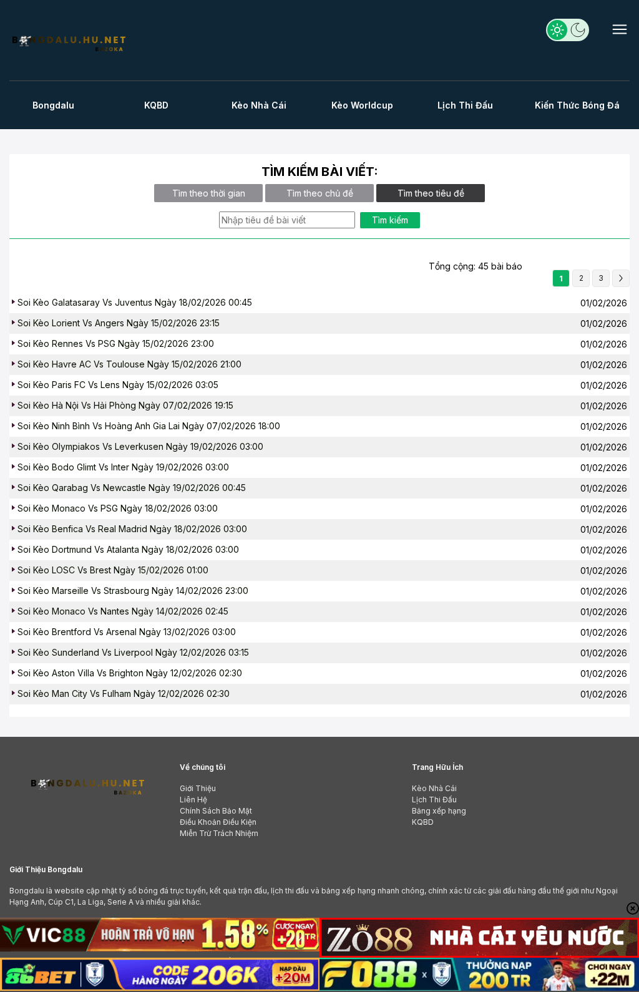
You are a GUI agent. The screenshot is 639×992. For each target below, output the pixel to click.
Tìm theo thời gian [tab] (208, 193)
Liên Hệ (193, 799)
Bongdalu (53, 105)
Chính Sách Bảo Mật (216, 810)
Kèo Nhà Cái (259, 105)
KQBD (156, 105)
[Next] (621, 278)
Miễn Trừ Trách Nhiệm (219, 833)
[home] (68, 42)
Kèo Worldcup (362, 105)
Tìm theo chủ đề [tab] (319, 193)
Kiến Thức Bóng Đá (577, 105)
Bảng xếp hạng (439, 810)
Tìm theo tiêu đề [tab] (431, 193)
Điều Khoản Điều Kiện (218, 822)
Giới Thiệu (198, 788)
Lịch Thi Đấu (465, 105)
